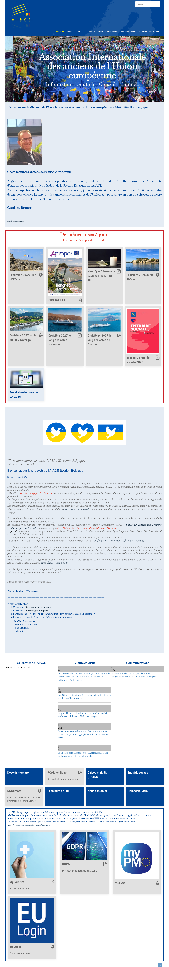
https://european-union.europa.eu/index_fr (29, 824)
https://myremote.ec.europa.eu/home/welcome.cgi (118, 540)
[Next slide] (157, 69)
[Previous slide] (11, 69)
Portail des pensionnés (15, 221)
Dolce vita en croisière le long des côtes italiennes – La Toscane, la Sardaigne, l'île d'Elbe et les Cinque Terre (83, 734)
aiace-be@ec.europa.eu (37, 610)
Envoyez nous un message (38, 607)
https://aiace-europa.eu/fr (76, 508)
